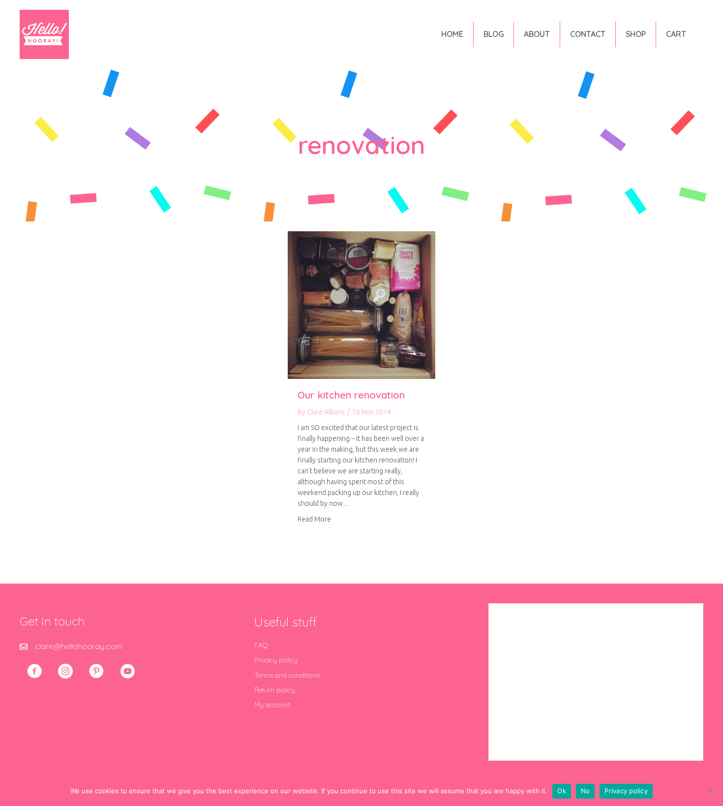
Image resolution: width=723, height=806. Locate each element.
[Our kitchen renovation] (361, 304)
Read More (314, 519)
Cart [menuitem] (676, 34)
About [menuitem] (537, 34)
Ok (561, 791)
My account (272, 704)
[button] (34, 671)
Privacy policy (276, 659)
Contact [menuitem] (587, 34)
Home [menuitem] (452, 34)
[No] (711, 791)
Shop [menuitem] (636, 34)
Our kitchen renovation (351, 395)
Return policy (274, 689)
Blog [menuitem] (493, 34)
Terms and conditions (287, 675)
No (585, 791)
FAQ (261, 645)
